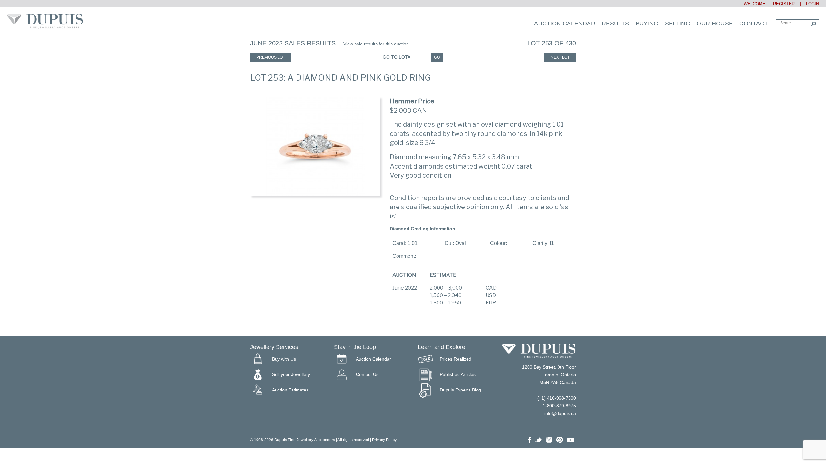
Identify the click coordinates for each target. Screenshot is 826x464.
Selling (677, 23)
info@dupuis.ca (560, 413)
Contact (753, 23)
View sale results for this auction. (376, 43)
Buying (647, 23)
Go (437, 57)
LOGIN (812, 3)
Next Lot (560, 57)
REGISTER (781, 3)
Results (615, 23)
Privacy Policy (384, 440)
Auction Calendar (564, 23)
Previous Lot (271, 57)
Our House (715, 23)
